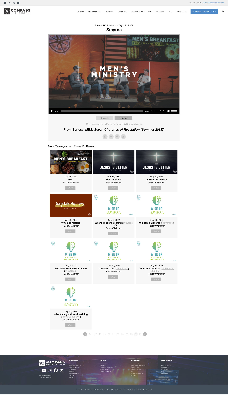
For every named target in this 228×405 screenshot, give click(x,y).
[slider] (174, 110)
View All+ (133, 375)
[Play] (52, 111)
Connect (71, 375)
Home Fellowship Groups (138, 365)
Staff (162, 371)
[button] (223, 11)
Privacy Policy (144, 390)
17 (95, 334)
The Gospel (164, 369)
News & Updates (74, 373)
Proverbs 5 (167, 268)
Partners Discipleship (137, 373)
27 (140, 334)
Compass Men (135, 367)
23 (122, 334)
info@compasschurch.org (213, 3)
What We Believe (166, 365)
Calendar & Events (74, 367)
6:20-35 (155, 271)
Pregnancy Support (105, 371)
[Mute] (168, 111)
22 (118, 334)
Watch (105, 118)
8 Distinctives (165, 367)
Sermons (72, 371)
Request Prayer (104, 369)
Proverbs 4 (122, 268)
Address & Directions (45, 375)
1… (90, 334)
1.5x (160, 111)
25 (131, 334)
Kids (132, 371)
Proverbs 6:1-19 (70, 316)
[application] (114, 111)
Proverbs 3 (71, 271)
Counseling (103, 365)
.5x (151, 111)
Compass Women (136, 369)
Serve (71, 377)
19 (104, 334)
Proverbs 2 (167, 223)
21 (113, 334)
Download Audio (134, 124)
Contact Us (164, 373)
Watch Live (72, 369)
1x (155, 111)
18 (100, 334)
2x (164, 111)
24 (127, 334)
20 (109, 334)
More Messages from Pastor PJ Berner (104, 124)
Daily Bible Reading (75, 365)
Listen (124, 118)
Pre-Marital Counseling (106, 367)
